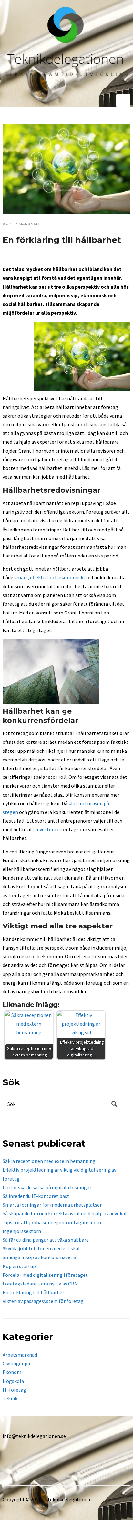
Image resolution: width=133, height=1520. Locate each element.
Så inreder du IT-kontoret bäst (36, 1196)
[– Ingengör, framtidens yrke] (66, 47)
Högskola (13, 1381)
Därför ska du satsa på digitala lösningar (47, 1187)
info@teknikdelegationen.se (34, 1436)
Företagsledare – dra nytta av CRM (40, 1283)
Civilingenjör (17, 1363)
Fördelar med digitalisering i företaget (45, 1275)
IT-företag (14, 1389)
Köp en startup (19, 1266)
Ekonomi (13, 1372)
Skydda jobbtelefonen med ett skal (41, 1248)
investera (46, 829)
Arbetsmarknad (21, 223)
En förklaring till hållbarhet (34, 1292)
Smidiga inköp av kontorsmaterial (40, 1257)
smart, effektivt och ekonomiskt (50, 577)
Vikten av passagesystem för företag (43, 1301)
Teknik (10, 1398)
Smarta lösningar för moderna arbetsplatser (52, 1205)
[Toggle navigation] (123, 100)
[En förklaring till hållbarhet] (66, 168)
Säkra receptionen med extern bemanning (49, 1161)
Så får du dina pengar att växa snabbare (46, 1240)
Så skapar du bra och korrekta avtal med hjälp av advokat (65, 1213)
